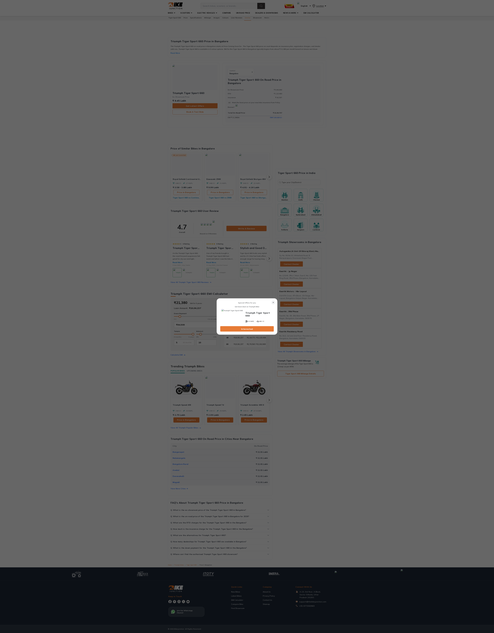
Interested (247, 329)
